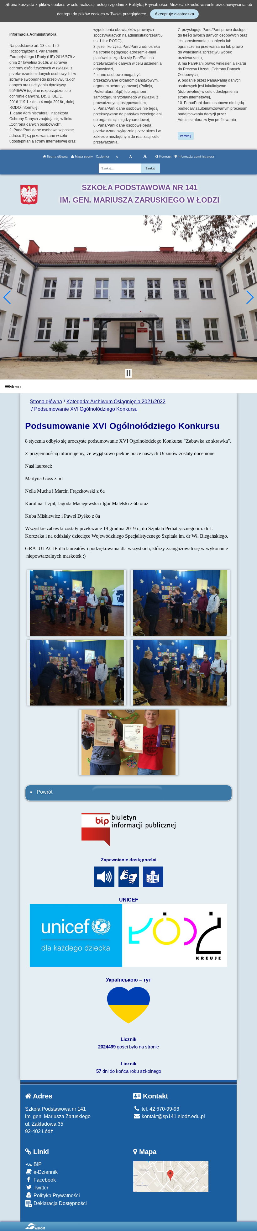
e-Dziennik (45, 1172)
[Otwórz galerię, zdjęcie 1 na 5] (77, 603)
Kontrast (164, 156)
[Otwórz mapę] (170, 1175)
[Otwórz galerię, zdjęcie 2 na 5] (180, 603)
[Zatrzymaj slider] (128, 373)
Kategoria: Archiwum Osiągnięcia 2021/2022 (115, 401)
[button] (7, 297)
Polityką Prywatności (148, 4)
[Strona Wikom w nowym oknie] (35, 1226)
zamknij (185, 136)
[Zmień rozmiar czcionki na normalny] (116, 156)
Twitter (40, 1187)
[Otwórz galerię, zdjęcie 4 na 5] (180, 673)
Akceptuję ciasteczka (174, 14)
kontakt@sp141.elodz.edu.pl (172, 1116)
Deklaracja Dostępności (59, 1203)
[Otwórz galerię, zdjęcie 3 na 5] (77, 673)
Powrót (44, 792)
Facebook (44, 1180)
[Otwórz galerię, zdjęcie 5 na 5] (128, 742)
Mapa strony (83, 156)
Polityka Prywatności (56, 1195)
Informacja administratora (195, 156)
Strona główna (57, 156)
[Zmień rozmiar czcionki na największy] (145, 156)
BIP (37, 1164)
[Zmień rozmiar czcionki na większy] (130, 156)
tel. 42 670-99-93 (159, 1109)
